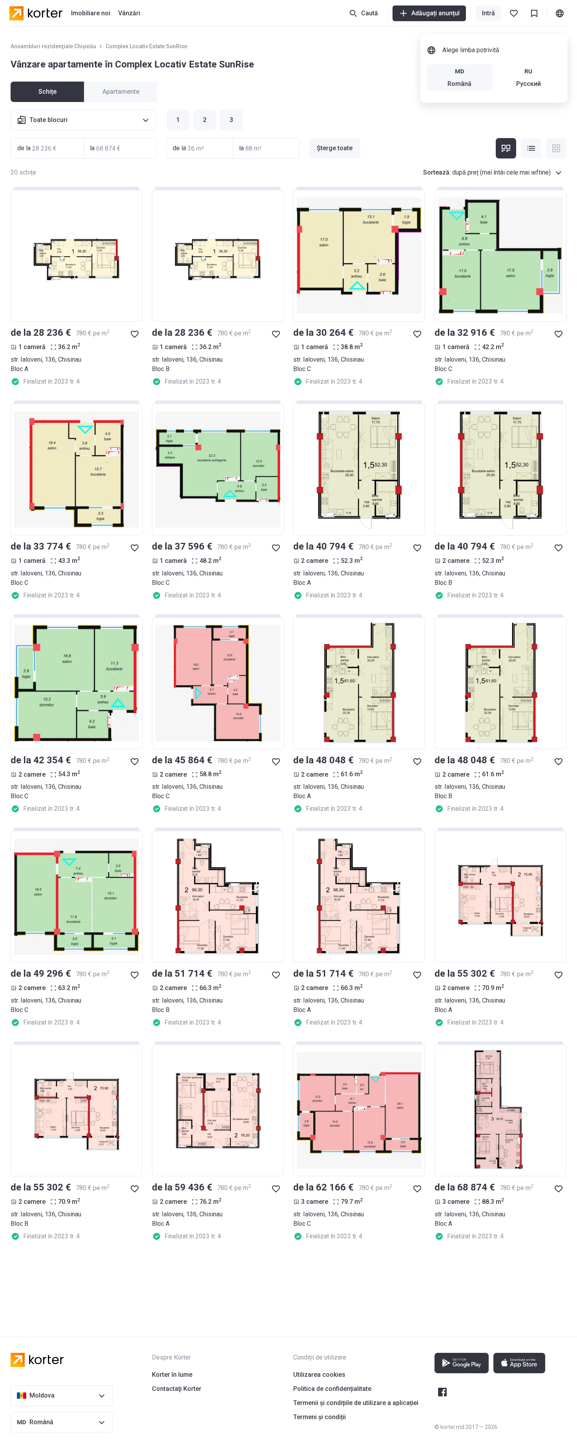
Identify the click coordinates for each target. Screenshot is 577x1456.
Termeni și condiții (319, 1417)
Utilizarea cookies (319, 1374)
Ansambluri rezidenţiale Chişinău (53, 46)
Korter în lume (172, 1374)
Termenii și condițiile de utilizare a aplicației (355, 1403)
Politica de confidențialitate (332, 1388)
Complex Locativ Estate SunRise (146, 46)
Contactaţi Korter (176, 1388)
